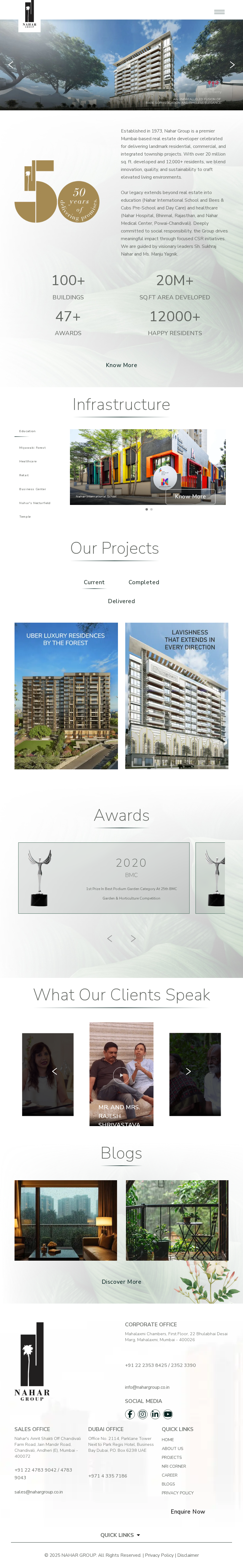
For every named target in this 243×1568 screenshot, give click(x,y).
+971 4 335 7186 (107, 1476)
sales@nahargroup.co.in (39, 1492)
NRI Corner (174, 1466)
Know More (121, 365)
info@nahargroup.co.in (147, 1387)
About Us (172, 1448)
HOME (168, 1440)
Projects (172, 1457)
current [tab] (94, 582)
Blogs (168, 1484)
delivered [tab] (121, 601)
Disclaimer (188, 1555)
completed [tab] (144, 582)
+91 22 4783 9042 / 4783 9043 (43, 1474)
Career (170, 1475)
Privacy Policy (178, 1493)
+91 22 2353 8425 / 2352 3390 (160, 1365)
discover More (122, 1282)
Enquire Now (188, 1512)
